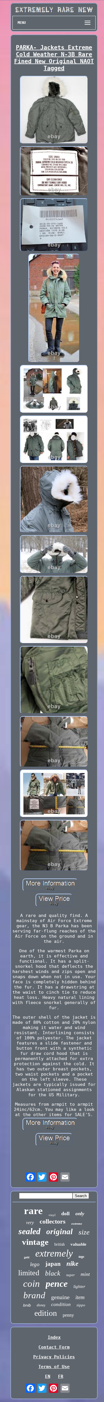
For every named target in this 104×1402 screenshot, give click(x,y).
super (70, 1275)
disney (41, 1305)
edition (45, 1313)
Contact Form (54, 1347)
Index (54, 1337)
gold (26, 1257)
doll (65, 1213)
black (52, 1273)
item (80, 1297)
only (79, 1213)
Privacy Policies (54, 1356)
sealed (29, 1231)
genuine (60, 1297)
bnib (27, 1305)
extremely (54, 1253)
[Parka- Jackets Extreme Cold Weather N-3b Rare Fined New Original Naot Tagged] (54, 110)
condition (61, 1304)
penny (68, 1315)
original (59, 1231)
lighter (79, 1286)
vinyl (52, 1215)
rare (33, 1210)
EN (47, 1376)
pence (57, 1283)
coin (31, 1283)
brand (34, 1295)
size (84, 1232)
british (59, 1244)
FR (60, 1376)
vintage (35, 1242)
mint (85, 1274)
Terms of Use (54, 1366)
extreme (76, 1223)
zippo (81, 1305)
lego (35, 1264)
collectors (53, 1221)
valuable (78, 1244)
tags (81, 1257)
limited (28, 1273)
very (30, 1222)
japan (53, 1263)
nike (72, 1263)
